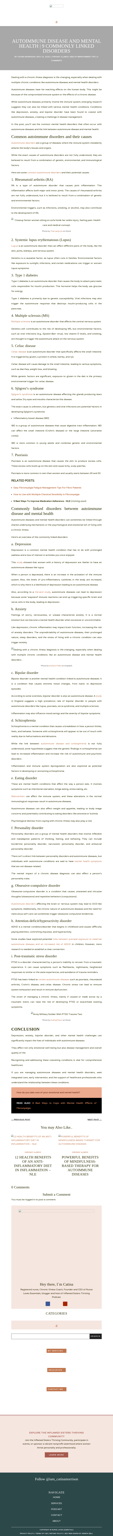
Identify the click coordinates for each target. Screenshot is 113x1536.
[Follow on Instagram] (59, 1304)
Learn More (56, 1455)
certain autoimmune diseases (53, 979)
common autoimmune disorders (44, 172)
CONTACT (56, 1515)
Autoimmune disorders (23, 142)
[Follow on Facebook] (48, 1304)
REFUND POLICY (56, 1533)
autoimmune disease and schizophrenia (63, 743)
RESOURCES (55, 1370)
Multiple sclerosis (20, 321)
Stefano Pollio (55, 666)
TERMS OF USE (42, 1533)
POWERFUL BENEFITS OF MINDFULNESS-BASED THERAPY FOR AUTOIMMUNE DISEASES (80, 1165)
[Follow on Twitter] (53, 1304)
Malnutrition (18, 796)
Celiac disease (18, 351)
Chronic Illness (60, 57)
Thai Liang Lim (56, 231)
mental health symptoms (88, 861)
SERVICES (56, 1503)
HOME (56, 1497)
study (20, 562)
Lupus (14, 245)
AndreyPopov (56, 1020)
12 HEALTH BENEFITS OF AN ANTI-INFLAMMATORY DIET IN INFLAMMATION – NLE (33, 1165)
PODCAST (56, 1509)
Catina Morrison (26, 57)
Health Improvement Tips (82, 57)
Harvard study (42, 592)
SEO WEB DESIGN (72, 1533)
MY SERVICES (55, 1351)
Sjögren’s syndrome (22, 394)
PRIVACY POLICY (27, 1533)
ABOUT (57, 1521)
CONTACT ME (55, 1389)
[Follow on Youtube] (65, 1304)
